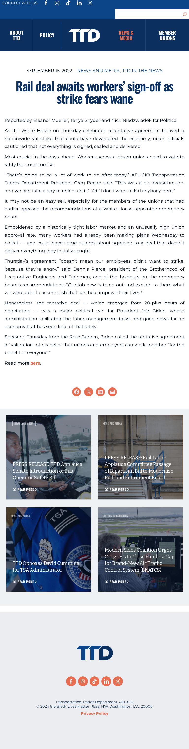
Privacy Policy (94, 713)
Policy (47, 35)
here (35, 363)
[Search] (185, 14)
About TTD (16, 35)
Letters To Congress (115, 516)
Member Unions (167, 35)
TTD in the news (142, 70)
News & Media (126, 35)
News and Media (98, 70)
